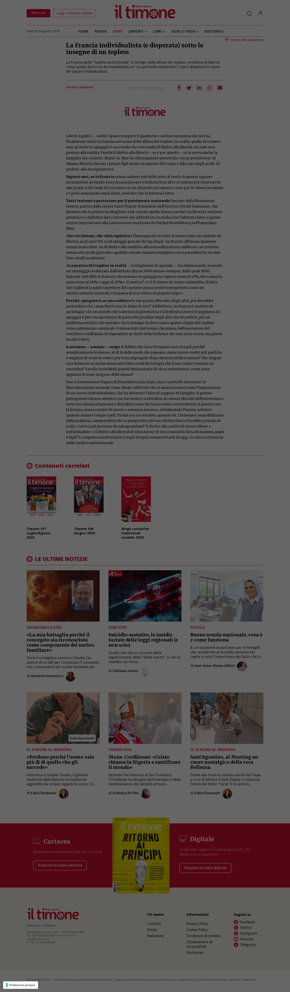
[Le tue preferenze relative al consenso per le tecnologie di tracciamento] (20, 985)
